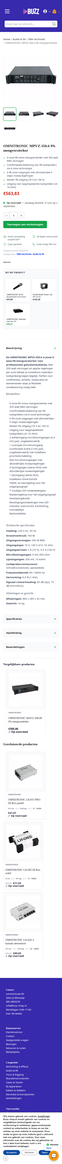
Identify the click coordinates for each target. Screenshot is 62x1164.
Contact (10, 1036)
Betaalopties (13, 1051)
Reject (44, 1152)
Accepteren (11, 1152)
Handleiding (31, 633)
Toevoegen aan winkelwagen (25, 224)
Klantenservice (14, 1032)
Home (6, 39)
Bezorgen (11, 1044)
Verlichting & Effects (17, 1066)
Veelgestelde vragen (17, 1040)
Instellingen (44, 1116)
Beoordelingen (31, 647)
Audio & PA (19, 39)
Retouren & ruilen (16, 1048)
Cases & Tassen (14, 1082)
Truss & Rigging (15, 1074)
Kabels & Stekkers (16, 1090)
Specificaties (31, 619)
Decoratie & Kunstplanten (20, 1094)
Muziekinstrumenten (17, 1078)
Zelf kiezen (29, 1152)
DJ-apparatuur (14, 1086)
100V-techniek (36, 39)
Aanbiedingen (14, 1098)
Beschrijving (31, 348)
